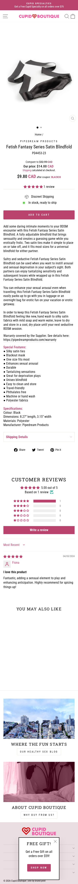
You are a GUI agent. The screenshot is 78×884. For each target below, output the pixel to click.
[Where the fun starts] (39, 719)
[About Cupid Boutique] (39, 782)
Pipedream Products (39, 141)
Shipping (27, 170)
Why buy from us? (39, 815)
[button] (34, 187)
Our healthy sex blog (39, 751)
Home (38, 134)
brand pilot (40, 880)
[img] (13, 556)
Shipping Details (17, 437)
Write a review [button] (39, 530)
